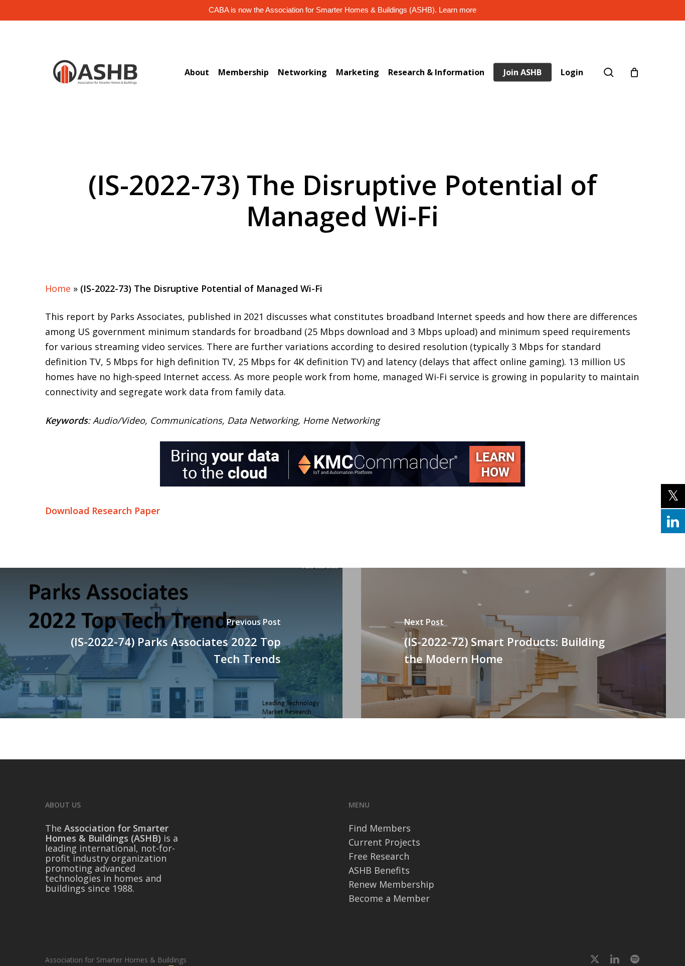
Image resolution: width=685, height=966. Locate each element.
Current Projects (384, 842)
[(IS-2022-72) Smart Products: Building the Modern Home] (513, 643)
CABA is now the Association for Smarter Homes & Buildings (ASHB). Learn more (342, 10)
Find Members (380, 828)
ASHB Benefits (379, 870)
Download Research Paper (102, 511)
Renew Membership (391, 884)
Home (58, 288)
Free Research (379, 856)
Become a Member (389, 898)
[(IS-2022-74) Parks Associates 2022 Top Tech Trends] (171, 643)
